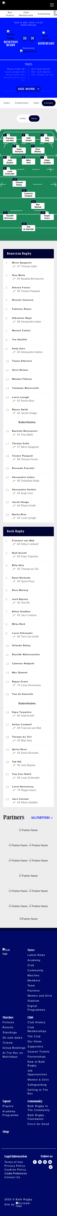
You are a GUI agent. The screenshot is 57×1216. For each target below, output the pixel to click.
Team (31, 985)
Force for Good (38, 1124)
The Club (34, 1036)
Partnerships (37, 1056)
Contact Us (12, 1177)
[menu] (52, 5)
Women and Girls (40, 995)
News (31, 950)
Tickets (8, 1042)
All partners (40, 817)
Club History (37, 1022)
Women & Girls (38, 1079)
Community (35, 970)
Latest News (36, 955)
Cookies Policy (15, 1169)
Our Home (35, 1041)
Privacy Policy (14, 1165)
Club (31, 965)
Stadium (33, 1000)
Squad (6, 1101)
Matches (33, 975)
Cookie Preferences (15, 1173)
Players (8, 1106)
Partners (34, 990)
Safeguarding (37, 1084)
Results (8, 1027)
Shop (6, 1131)
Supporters (35, 1046)
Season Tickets (39, 1051)
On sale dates (12, 1037)
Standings (10, 1032)
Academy (34, 960)
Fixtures (8, 1022)
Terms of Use (13, 1162)
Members (34, 980)
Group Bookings (14, 1047)
